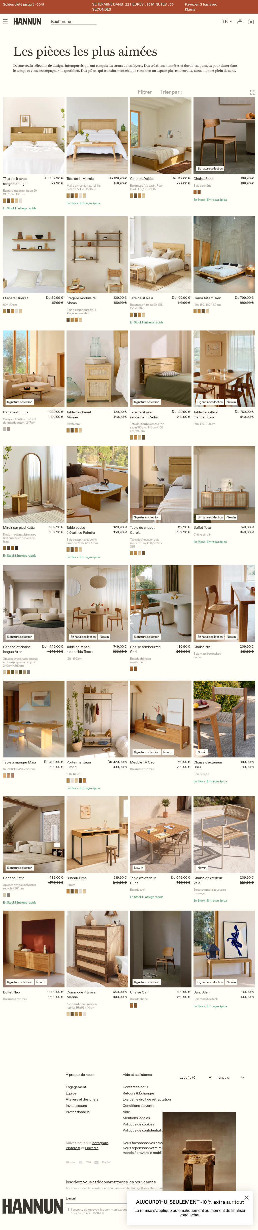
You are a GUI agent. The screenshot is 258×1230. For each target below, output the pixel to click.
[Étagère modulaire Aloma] (97, 254)
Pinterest (73, 1148)
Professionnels (77, 1112)
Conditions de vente (138, 1106)
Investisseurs (76, 1106)
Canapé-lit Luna (15, 412)
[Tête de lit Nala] (160, 254)
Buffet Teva (202, 527)
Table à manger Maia (19, 762)
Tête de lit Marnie (80, 179)
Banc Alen (202, 992)
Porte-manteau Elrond (79, 764)
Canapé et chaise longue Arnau (17, 649)
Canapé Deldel (141, 179)
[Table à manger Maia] (33, 719)
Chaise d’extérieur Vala (208, 880)
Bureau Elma (77, 878)
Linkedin (92, 1148)
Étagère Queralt (15, 298)
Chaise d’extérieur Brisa (208, 764)
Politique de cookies (138, 1124)
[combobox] (197, 1077)
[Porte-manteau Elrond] (97, 719)
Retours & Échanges (139, 1093)
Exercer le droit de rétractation (147, 1099)
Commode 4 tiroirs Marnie (81, 994)
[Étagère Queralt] (33, 254)
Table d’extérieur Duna (143, 880)
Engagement (76, 1087)
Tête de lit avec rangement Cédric (144, 414)
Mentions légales (136, 1118)
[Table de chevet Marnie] (97, 368)
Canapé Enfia (13, 878)
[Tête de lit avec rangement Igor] (33, 135)
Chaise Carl (139, 992)
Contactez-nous (135, 1087)
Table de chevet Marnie (79, 414)
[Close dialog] (246, 1197)
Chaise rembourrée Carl (145, 649)
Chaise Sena (204, 179)
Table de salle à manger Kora (205, 414)
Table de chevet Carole (142, 530)
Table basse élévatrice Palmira (81, 530)
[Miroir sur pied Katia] (33, 484)
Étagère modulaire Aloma (81, 300)
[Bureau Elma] (97, 834)
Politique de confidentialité (144, 1130)
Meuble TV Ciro (142, 762)
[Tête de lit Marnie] (97, 135)
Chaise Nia (202, 647)
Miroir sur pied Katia (19, 527)
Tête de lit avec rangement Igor (15, 181)
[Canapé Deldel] (160, 135)
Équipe (71, 1093)
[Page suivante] (129, 1038)
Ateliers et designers (82, 1099)
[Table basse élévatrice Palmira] (97, 484)
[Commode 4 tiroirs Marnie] (97, 949)
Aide (126, 1112)
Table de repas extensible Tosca (80, 649)
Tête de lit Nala (141, 298)
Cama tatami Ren (207, 298)
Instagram (100, 1143)
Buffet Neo (11, 992)
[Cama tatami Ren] (224, 254)
